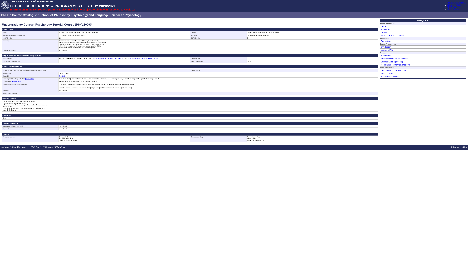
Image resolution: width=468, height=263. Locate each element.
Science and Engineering (392, 62)
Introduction (386, 29)
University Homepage (456, 3)
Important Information (390, 77)
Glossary (385, 32)
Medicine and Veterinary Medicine (395, 65)
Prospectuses (387, 74)
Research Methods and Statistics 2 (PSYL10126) (108, 58)
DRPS (5, 15)
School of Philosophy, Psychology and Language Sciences (81, 15)
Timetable (62, 76)
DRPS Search (453, 7)
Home (383, 26)
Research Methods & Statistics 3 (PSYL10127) (143, 58)
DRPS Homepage (455, 5)
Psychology (133, 15)
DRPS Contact (453, 9)
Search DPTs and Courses (392, 35)
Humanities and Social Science (394, 59)
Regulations (386, 41)
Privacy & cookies (459, 147)
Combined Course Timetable (393, 71)
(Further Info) (29, 79)
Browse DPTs (387, 50)
